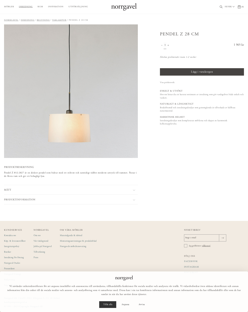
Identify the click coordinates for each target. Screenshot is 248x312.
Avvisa (142, 304)
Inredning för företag (14, 258)
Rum (40, 7)
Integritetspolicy (11, 246)
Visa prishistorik (167, 82)
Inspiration (56, 7)
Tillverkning (39, 252)
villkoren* (206, 246)
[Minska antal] (162, 45)
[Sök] (221, 7)
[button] (71, 91)
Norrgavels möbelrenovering (73, 246)
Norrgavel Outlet (12, 263)
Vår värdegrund (41, 241)
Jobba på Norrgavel (43, 246)
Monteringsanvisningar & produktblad (78, 241)
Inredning (26, 7)
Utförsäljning (78, 7)
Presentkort (9, 269)
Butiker (7, 252)
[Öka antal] (168, 45)
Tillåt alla (107, 304)
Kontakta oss (10, 236)
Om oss (37, 236)
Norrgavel (11, 20)
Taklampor (59, 20)
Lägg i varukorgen (202, 72)
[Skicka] (222, 237)
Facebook (191, 261)
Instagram (191, 267)
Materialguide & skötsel (71, 236)
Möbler (9, 7)
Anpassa (125, 304)
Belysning (43, 20)
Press (36, 258)
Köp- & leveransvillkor (14, 241)
